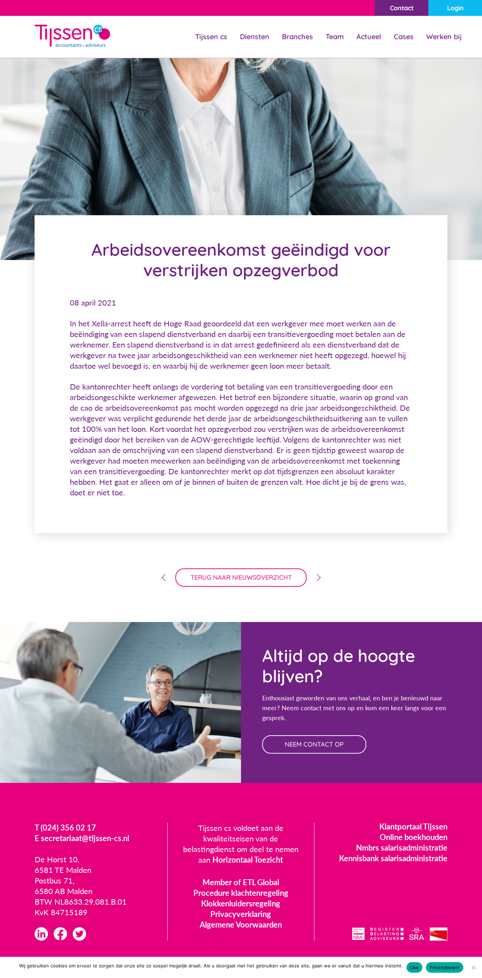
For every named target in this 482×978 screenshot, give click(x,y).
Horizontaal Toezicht (247, 859)
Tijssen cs (211, 36)
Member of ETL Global (241, 882)
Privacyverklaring (240, 914)
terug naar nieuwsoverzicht (241, 577)
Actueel (368, 36)
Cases (404, 36)
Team (335, 36)
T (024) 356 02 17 (65, 827)
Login (455, 8)
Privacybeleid (444, 967)
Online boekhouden (413, 837)
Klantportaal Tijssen (413, 826)
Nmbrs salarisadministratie (401, 847)
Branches (297, 36)
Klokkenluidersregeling (240, 903)
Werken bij (444, 36)
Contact (402, 8)
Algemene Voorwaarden (241, 924)
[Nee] (473, 967)
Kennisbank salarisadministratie (393, 858)
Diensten (254, 36)
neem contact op (314, 744)
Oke (414, 967)
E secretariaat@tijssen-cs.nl (82, 838)
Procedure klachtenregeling (240, 893)
